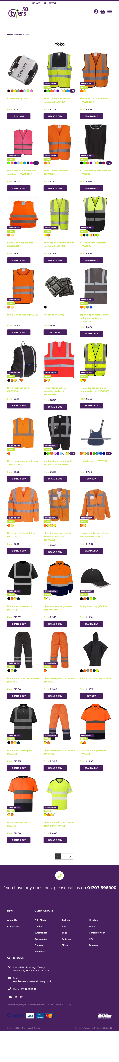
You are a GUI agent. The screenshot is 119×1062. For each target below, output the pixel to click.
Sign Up (59, 555)
